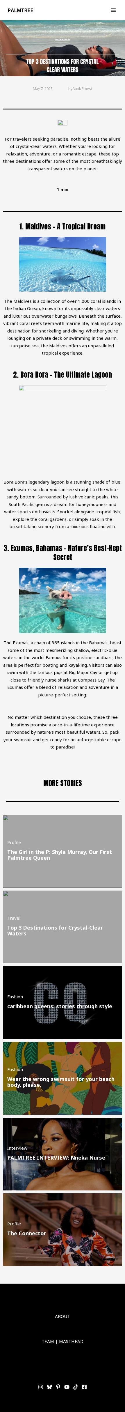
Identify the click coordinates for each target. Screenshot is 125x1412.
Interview (17, 1148)
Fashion (15, 996)
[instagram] (40, 1387)
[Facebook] (84, 1387)
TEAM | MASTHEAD (62, 1341)
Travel (13, 918)
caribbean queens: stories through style (59, 1006)
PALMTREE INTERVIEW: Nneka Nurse (56, 1157)
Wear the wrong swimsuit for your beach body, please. (61, 1081)
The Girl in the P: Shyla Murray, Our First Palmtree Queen (59, 854)
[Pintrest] (58, 1387)
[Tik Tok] (75, 1387)
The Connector (26, 1233)
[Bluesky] (49, 1387)
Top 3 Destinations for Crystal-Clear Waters (55, 930)
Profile (14, 842)
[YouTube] (66, 1387)
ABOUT (62, 1316)
